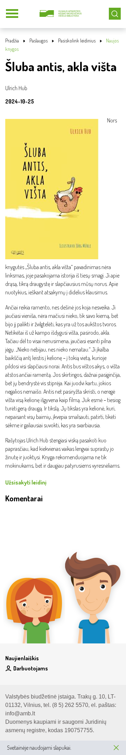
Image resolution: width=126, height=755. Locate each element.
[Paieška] (115, 14)
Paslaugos (38, 41)
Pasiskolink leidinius (77, 41)
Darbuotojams (30, 668)
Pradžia (12, 41)
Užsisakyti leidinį (26, 482)
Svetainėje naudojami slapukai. (39, 747)
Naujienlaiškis (22, 658)
